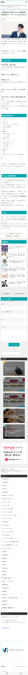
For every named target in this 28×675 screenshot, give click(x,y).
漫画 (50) (5, 591)
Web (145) (5, 492)
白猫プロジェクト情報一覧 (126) (10, 597)
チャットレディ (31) (7, 528)
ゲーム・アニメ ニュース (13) (9, 515)
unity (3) (4, 488)
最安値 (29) (5, 584)
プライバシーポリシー (20, 666)
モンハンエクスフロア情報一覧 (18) (11, 541)
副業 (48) (5, 558)
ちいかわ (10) (6, 525)
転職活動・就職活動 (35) (8, 607)
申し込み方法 (16, 236)
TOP (4, 469)
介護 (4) (4, 551)
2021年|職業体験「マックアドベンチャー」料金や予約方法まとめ (8, 293)
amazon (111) (6, 478)
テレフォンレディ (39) (8, 531)
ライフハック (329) (7, 548)
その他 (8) (5, 521)
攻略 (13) (5, 571)
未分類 (3, 19)
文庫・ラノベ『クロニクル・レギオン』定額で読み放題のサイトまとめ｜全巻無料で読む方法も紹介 (17, 269)
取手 (20, 233)
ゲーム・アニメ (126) (7, 512)
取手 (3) (4, 564)
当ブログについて (6, 627)
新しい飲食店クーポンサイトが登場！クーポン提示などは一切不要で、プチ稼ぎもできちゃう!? (17, 276)
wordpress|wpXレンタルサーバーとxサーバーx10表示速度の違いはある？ (17, 261)
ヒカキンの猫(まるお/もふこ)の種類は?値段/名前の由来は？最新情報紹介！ (14, 416)
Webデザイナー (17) (7, 498)
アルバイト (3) (6, 502)
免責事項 (3, 666)
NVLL (3, 2)
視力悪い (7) (5, 604)
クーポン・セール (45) (8, 508)
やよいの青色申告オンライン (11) (10, 545)
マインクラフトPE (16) (8, 538)
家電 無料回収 (9, 236)
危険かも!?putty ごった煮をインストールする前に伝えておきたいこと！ (14, 368)
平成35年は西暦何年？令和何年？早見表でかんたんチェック (14, 384)
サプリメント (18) (7, 518)
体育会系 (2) (5, 554)
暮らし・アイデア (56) (8, 581)
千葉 (16, 233)
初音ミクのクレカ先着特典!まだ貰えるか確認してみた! (17, 247)
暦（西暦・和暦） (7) (7, 578)
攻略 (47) (5, 574)
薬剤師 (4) (5, 601)
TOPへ (21, 673)
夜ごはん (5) (5, 568)
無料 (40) (5, 594)
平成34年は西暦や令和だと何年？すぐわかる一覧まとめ (14, 400)
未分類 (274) (5, 587)
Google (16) (5, 482)
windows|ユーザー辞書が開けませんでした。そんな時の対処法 (14, 431)
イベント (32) (6, 505)
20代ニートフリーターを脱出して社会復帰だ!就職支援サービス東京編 (17, 282)
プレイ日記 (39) (6, 535)
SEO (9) (4, 485)
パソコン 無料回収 (9, 233)
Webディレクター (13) (8, 495)
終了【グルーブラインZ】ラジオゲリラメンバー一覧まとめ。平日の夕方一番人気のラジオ (17, 255)
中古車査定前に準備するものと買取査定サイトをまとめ (21, 293)
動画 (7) (4, 561)
